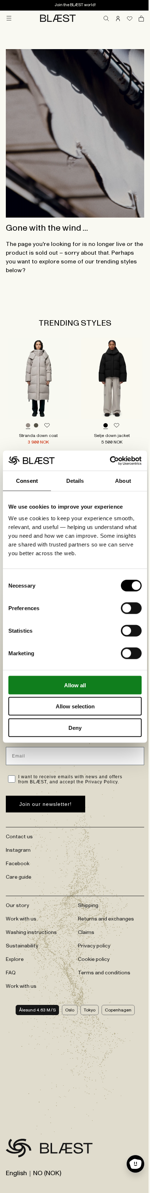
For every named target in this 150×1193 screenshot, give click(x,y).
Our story (17, 905)
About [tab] (123, 481)
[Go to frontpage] (18, 1149)
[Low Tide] (28, 425)
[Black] (105, 425)
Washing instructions (31, 932)
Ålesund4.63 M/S (37, 1010)
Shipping (88, 905)
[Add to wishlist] (47, 425)
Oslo (69, 1010)
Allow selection (75, 706)
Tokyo (89, 1010)
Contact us (19, 836)
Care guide (18, 877)
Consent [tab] (27, 481)
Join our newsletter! (45, 804)
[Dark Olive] (36, 425)
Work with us (21, 919)
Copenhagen (118, 1010)
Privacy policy (94, 946)
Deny (75, 727)
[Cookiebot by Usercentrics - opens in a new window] (110, 460)
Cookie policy (94, 959)
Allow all (75, 685)
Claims (86, 932)
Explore (15, 959)
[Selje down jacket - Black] (111, 378)
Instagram (18, 850)
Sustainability (22, 946)
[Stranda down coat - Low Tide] (38, 378)
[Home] (58, 18)
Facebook (17, 863)
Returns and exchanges (106, 919)
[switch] (131, 608)
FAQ (11, 972)
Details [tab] (75, 481)
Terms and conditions (104, 972)
